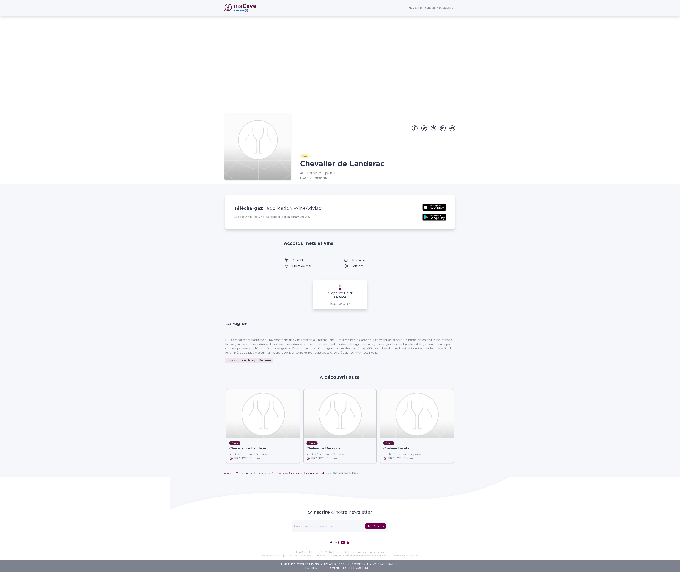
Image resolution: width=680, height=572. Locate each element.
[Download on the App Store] (434, 206)
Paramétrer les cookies (405, 555)
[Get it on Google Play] (434, 216)
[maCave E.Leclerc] (240, 8)
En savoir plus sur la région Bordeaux (249, 360)
